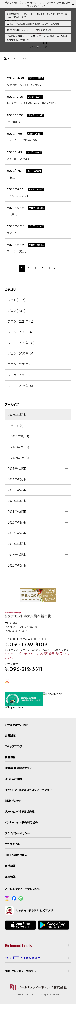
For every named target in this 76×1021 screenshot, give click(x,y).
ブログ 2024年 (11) (21, 321)
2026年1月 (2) (20, 458)
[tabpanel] (38, 595)
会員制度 (10, 735)
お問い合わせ (13, 800)
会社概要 (10, 865)
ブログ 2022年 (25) (21, 353)
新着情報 (10, 757)
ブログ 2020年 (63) (21, 332)
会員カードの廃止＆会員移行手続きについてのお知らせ (33, 23)
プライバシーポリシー (17, 833)
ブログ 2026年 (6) (20, 386)
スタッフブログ (13, 746)
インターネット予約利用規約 (21, 822)
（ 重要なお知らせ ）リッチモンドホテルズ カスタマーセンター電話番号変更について (37, 15)
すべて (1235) (16, 299)
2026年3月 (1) (20, 436)
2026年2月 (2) (20, 447)
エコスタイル (12, 844)
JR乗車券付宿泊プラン (18, 768)
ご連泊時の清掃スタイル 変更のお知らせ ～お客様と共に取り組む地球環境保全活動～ (37, 38)
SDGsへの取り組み (16, 855)
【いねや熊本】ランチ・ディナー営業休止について (29, 30)
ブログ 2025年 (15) (21, 375)
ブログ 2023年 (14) (21, 364)
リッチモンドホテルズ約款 (20, 811)
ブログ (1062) (16, 310)
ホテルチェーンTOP (16, 724)
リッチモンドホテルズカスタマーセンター (28, 790)
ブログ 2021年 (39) (21, 343)
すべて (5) (17, 425)
